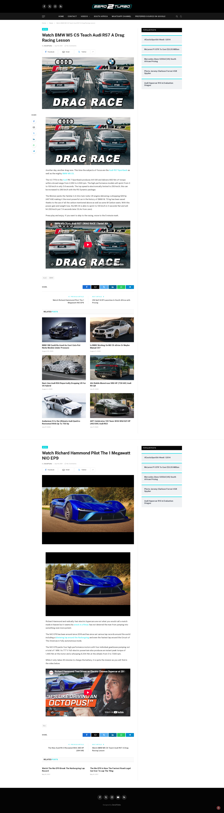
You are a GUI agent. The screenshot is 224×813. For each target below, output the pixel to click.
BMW (51, 278)
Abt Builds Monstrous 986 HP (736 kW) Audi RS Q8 (110, 384)
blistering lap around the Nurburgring (72, 637)
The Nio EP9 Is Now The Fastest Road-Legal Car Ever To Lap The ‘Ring (110, 769)
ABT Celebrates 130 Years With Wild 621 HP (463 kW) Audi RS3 (110, 422)
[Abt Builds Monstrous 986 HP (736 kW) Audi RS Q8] (112, 367)
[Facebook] (34, 121)
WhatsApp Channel (121, 16)
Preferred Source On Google (150, 16)
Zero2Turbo (48, 46)
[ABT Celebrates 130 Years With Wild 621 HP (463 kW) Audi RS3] (112, 405)
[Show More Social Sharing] (93, 52)
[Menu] (43, 16)
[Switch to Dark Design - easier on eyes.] (180, 16)
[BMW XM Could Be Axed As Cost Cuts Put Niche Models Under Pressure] (64, 329)
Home (61, 16)
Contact (72, 16)
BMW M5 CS (68, 173)
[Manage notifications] (218, 808)
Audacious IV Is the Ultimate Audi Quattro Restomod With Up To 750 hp (61, 422)
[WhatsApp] (34, 145)
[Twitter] (34, 133)
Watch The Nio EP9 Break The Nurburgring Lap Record (63, 769)
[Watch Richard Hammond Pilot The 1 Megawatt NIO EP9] (88, 544)
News (45, 29)
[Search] (176, 16)
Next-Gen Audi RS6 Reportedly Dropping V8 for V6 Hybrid (64, 384)
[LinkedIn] (34, 139)
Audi (65, 180)
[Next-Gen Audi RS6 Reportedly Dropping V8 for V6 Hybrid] (64, 367)
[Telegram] (34, 151)
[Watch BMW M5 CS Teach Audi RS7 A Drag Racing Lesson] (88, 108)
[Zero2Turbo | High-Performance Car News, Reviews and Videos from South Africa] (112, 6)
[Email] (34, 127)
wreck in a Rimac (81, 624)
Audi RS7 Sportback (118, 170)
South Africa (101, 16)
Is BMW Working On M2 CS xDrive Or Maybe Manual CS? (110, 346)
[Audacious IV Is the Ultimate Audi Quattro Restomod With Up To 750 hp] (64, 405)
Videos (84, 16)
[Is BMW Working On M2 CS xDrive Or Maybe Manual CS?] (112, 329)
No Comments (71, 46)
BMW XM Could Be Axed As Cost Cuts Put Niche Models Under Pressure (61, 346)
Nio (44, 726)
